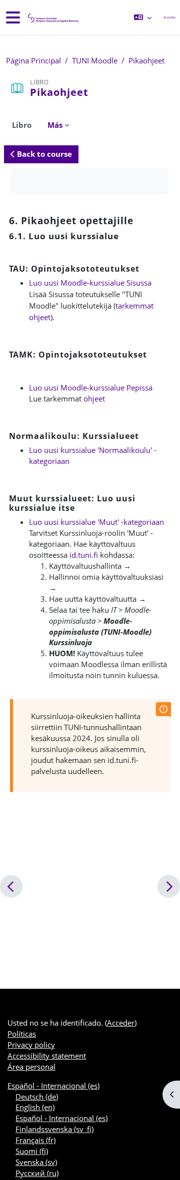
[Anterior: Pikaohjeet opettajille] (11, 886)
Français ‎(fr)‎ (36, 1140)
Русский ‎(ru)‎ (37, 1173)
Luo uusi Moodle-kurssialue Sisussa (90, 283)
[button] (143, 17)
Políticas (22, 1034)
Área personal (32, 1067)
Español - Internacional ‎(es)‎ (54, 1086)
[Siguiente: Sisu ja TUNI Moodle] (169, 886)
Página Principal (33, 60)
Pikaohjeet (146, 60)
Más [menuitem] (55, 125)
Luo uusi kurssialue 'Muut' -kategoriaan (96, 522)
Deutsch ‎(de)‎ (37, 1097)
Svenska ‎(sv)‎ (36, 1162)
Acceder (170, 17)
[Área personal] (52, 17)
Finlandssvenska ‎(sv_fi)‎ (55, 1129)
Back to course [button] (43, 154)
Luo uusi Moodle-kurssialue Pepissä (90, 388)
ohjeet (94, 398)
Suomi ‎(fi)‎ (32, 1151)
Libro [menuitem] (22, 125)
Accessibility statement (47, 1056)
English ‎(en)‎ (35, 1107)
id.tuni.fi (84, 555)
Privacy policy (31, 1045)
